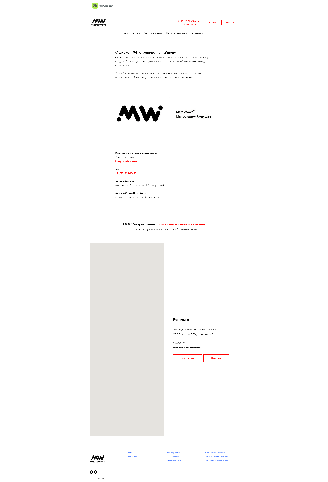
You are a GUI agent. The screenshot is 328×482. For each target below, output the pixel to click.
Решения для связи (153, 32)
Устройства (132, 456)
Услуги (130, 453)
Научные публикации (177, 32)
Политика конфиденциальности (216, 456)
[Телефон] (91, 472)
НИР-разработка (173, 453)
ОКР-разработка (173, 456)
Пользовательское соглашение (216, 461)
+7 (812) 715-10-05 (188, 21)
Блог (168, 465)
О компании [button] (198, 32)
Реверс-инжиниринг (174, 461)
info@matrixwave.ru (188, 24)
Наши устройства (131, 32)
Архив (169, 469)
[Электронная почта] (95, 472)
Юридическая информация (215, 453)
